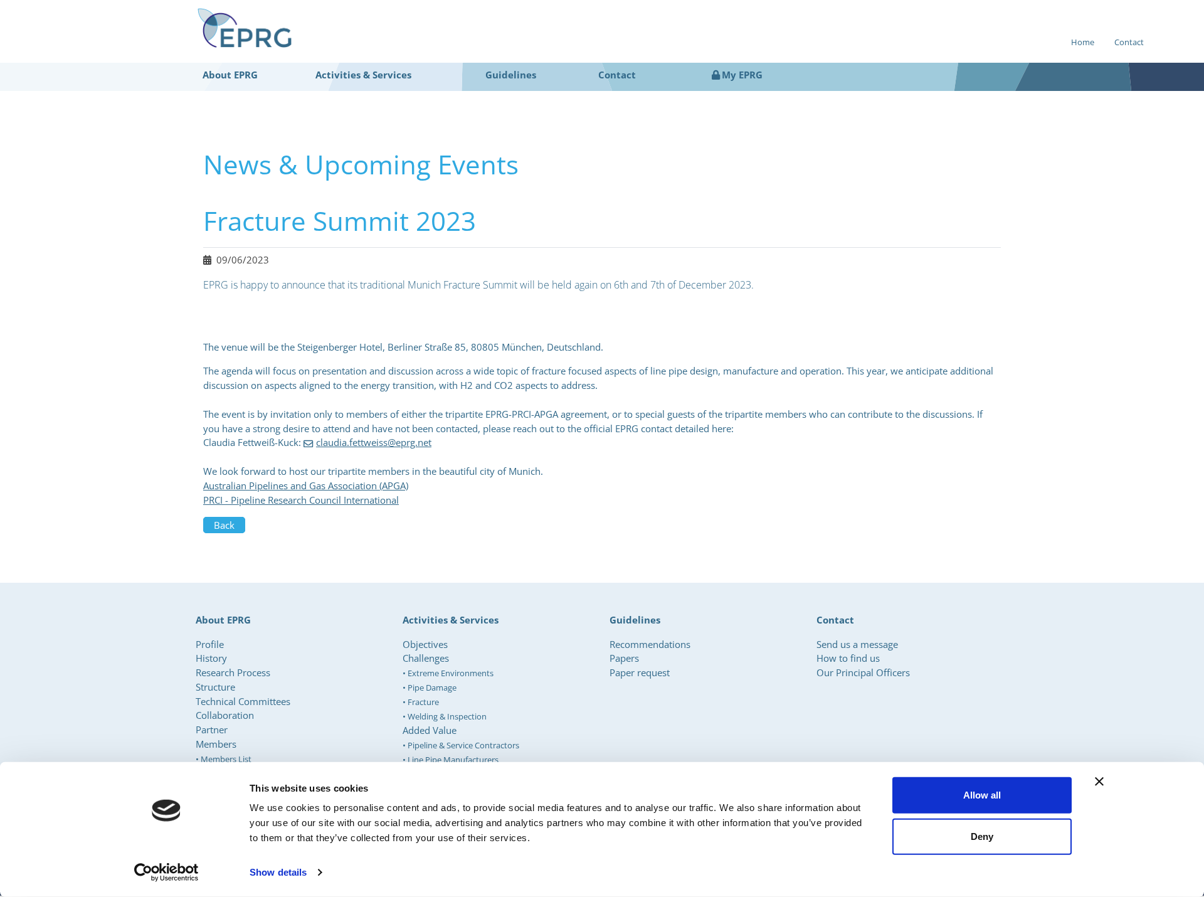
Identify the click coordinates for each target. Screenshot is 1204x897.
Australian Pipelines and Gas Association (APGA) (305, 485)
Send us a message (857, 644)
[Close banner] (1099, 781)
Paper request (640, 672)
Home (1082, 42)
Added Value (430, 730)
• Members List (223, 759)
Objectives (425, 644)
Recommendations (650, 644)
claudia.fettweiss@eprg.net (373, 442)
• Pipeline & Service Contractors (461, 745)
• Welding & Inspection (445, 716)
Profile (210, 644)
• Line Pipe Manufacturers (451, 759)
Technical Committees (243, 701)
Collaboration (225, 715)
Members (216, 744)
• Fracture (421, 702)
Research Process (233, 672)
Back (224, 525)
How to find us (848, 658)
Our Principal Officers (863, 672)
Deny (982, 836)
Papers (624, 658)
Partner (212, 729)
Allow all (982, 795)
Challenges (426, 658)
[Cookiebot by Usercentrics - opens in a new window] (166, 872)
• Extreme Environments (448, 673)
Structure (215, 687)
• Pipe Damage (430, 687)
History (211, 658)
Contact (1129, 42)
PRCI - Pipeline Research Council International (301, 500)
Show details (278, 872)
